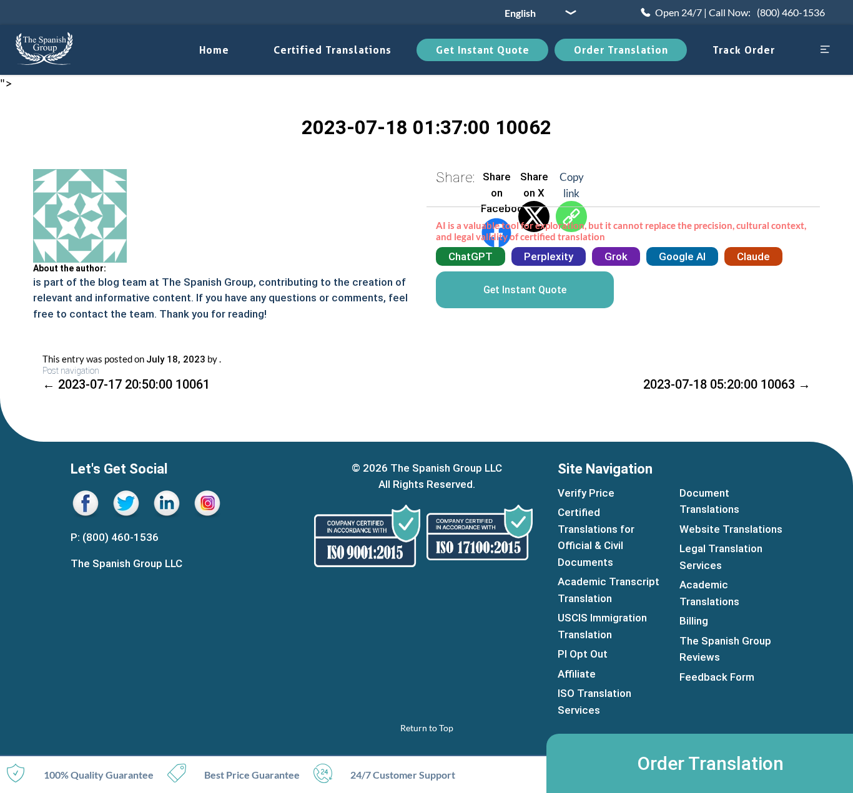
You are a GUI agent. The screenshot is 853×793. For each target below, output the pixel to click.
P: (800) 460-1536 (115, 537)
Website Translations (730, 529)
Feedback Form (716, 677)
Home (214, 50)
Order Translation (621, 50)
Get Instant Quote (483, 50)
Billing (693, 621)
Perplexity (548, 256)
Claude (753, 256)
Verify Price (586, 493)
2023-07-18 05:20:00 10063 (727, 384)
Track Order (743, 50)
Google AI (682, 256)
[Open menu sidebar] (825, 50)
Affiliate (577, 674)
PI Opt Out (583, 654)
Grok (616, 256)
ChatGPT (470, 256)
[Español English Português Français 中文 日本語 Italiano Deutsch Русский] (535, 12)
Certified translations (333, 50)
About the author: (69, 268)
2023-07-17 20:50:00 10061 (126, 384)
